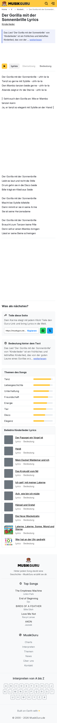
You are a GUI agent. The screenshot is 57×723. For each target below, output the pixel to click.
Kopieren (32, 330)
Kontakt (28, 665)
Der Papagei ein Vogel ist (29, 437)
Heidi (18, 448)
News (28, 656)
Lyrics (14, 66)
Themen (28, 651)
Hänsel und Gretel (25, 504)
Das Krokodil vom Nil (26, 471)
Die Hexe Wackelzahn (27, 516)
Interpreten (28, 646)
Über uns (28, 660)
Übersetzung (28, 66)
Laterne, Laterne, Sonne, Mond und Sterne (34, 528)
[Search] (46, 3)
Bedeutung (45, 66)
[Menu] (53, 3)
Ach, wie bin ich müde (27, 493)
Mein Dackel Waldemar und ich (32, 460)
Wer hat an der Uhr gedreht (30, 539)
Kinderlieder (8, 24)
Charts (28, 642)
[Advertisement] (28, 52)
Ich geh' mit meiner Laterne (30, 482)
